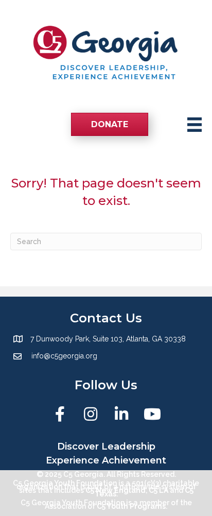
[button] (59, 414)
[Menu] (194, 125)
